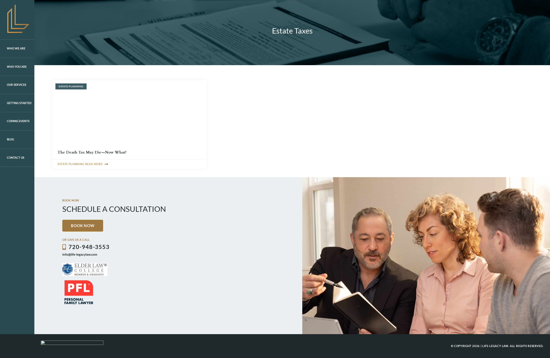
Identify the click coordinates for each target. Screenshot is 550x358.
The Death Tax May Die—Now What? (92, 152)
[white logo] (72, 342)
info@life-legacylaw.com (79, 254)
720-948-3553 (89, 246)
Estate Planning (71, 86)
